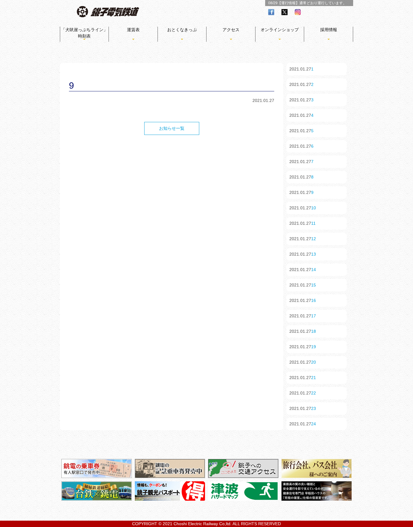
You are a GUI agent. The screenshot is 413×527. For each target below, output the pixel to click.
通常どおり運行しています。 (322, 3)
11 (313, 223)
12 (313, 238)
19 (313, 346)
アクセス (231, 29)
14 (313, 269)
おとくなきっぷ (182, 29)
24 (313, 423)
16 (313, 300)
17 (313, 315)
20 (313, 362)
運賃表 (133, 29)
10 (313, 207)
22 (313, 393)
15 (313, 285)
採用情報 (328, 29)
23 (313, 408)
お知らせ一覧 (171, 128)
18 (313, 331)
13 (313, 254)
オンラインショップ (280, 29)
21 (313, 377)
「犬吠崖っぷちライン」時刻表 (84, 32)
